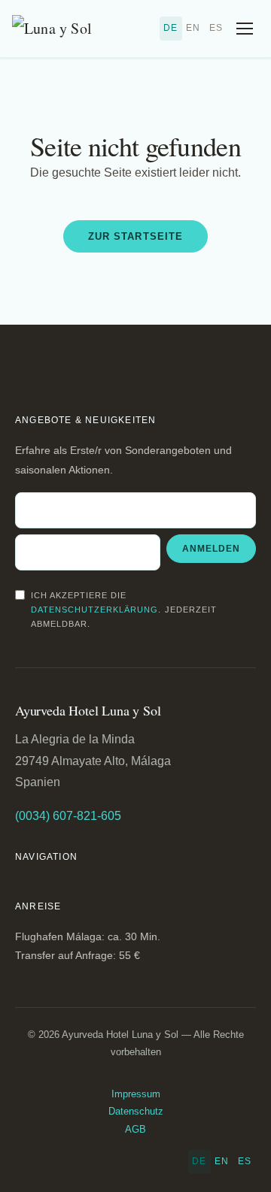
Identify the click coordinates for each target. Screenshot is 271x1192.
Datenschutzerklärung (94, 609)
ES (216, 28)
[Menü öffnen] (244, 29)
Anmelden (211, 548)
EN (193, 28)
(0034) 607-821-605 (68, 815)
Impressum (135, 1094)
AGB (135, 1129)
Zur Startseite (135, 236)
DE (170, 28)
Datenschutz (135, 1111)
